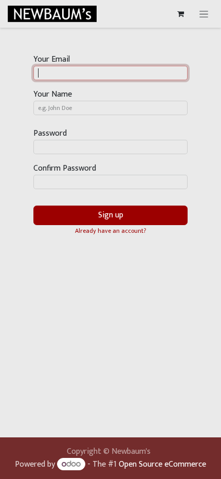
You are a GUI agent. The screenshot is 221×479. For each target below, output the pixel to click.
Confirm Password (64, 168)
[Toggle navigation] (203, 14)
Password (50, 133)
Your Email (51, 59)
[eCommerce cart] (180, 14)
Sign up (110, 215)
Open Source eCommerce (162, 464)
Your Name (52, 94)
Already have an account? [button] (110, 231)
